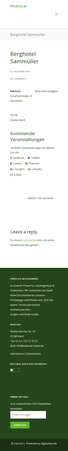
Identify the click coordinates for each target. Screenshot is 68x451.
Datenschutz (33, 353)
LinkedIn (36, 169)
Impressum (17, 353)
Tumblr (17, 163)
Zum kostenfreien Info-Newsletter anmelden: (30, 406)
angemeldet (29, 240)
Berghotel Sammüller (24, 57)
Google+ (19, 169)
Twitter (35, 158)
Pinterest (33, 163)
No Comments (18, 78)
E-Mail (17, 175)
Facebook (18, 158)
